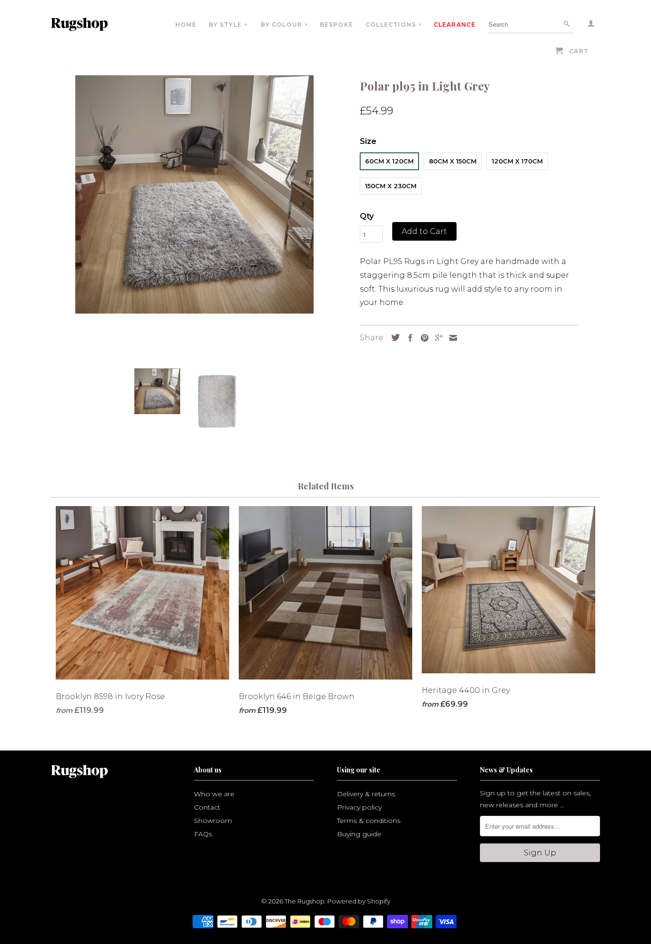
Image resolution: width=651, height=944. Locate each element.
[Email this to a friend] (451, 338)
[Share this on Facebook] (408, 338)
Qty (367, 216)
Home (186, 24)
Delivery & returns (366, 794)
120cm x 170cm (517, 161)
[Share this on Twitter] (393, 337)
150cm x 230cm (391, 186)
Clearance (455, 24)
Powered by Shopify (358, 901)
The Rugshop (305, 901)
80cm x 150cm (453, 161)
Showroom (213, 820)
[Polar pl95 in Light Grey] (194, 194)
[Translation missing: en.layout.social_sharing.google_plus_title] (436, 338)
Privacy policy (359, 807)
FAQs (203, 834)
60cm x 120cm (389, 161)
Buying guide (359, 834)
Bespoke (336, 24)
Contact (207, 807)
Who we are (214, 794)
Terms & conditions (368, 820)
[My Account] (591, 25)
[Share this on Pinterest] (422, 338)
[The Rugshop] (93, 24)
